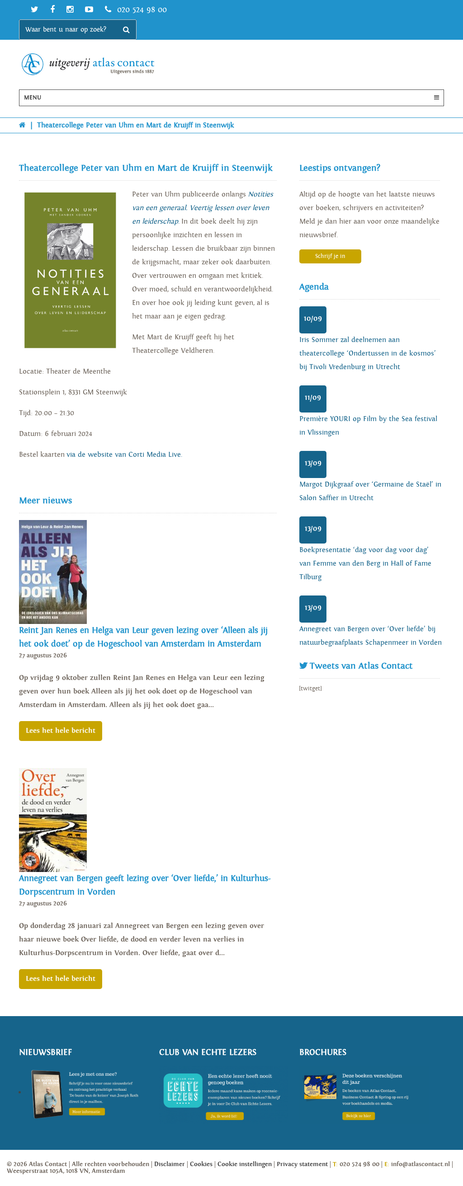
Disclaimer (169, 1164)
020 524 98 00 (140, 9)
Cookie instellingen (244, 1164)
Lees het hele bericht (60, 731)
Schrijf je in (330, 256)
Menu (32, 97)
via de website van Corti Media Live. (125, 454)
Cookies (201, 1164)
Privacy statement (302, 1164)
